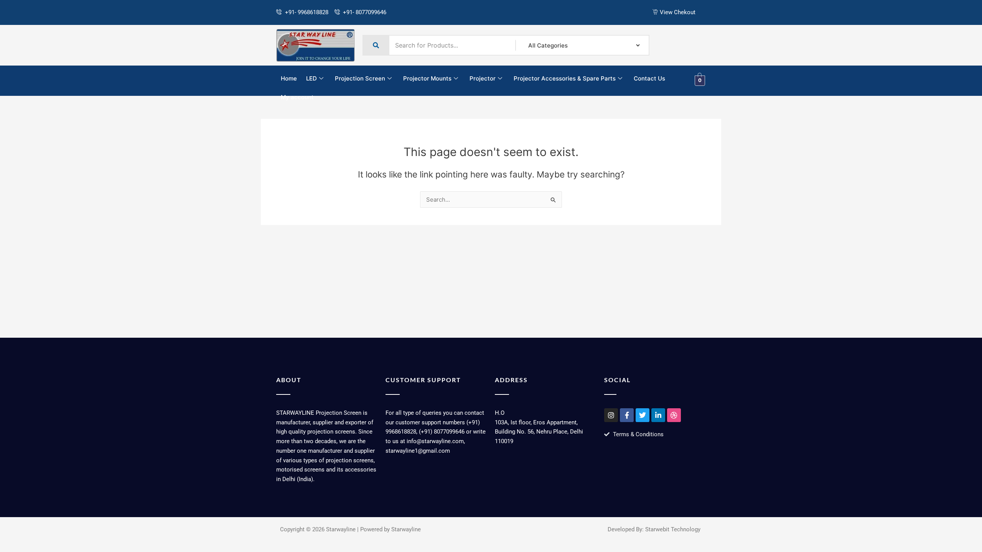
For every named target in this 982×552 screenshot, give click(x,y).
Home (289, 78)
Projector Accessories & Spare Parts (565, 78)
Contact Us (649, 78)
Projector (483, 78)
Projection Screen (360, 78)
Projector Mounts (427, 78)
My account (297, 97)
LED (311, 78)
